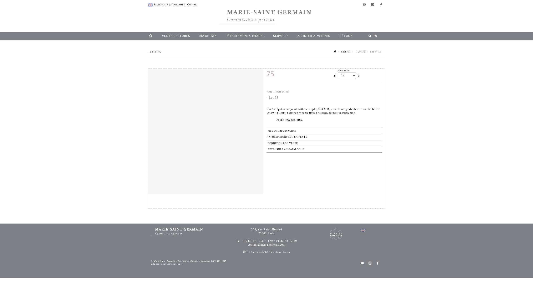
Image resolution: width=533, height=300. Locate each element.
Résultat (345, 51)
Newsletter (178, 4)
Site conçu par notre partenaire (167, 264)
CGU (246, 252)
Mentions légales (280, 252)
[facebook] (381, 4)
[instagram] (373, 4)
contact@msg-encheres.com (266, 244)
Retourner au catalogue (286, 149)
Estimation (161, 4)
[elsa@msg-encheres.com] (364, 4)
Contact (192, 4)
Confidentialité (259, 252)
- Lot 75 (360, 51)
